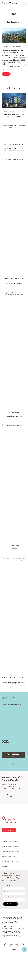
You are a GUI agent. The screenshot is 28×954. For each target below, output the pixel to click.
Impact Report (6, 849)
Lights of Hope (6, 839)
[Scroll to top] (24, 949)
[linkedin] (11, 944)
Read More (6, 74)
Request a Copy (11, 796)
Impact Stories (6, 844)
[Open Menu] (24, 3)
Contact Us (5, 859)
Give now (8, 830)
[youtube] (23, 944)
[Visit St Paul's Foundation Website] (9, 819)
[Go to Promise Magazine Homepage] (10, 3)
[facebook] (4, 944)
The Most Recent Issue (13, 755)
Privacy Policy (14, 950)
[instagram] (17, 944)
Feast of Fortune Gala (8, 854)
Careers (4, 864)
